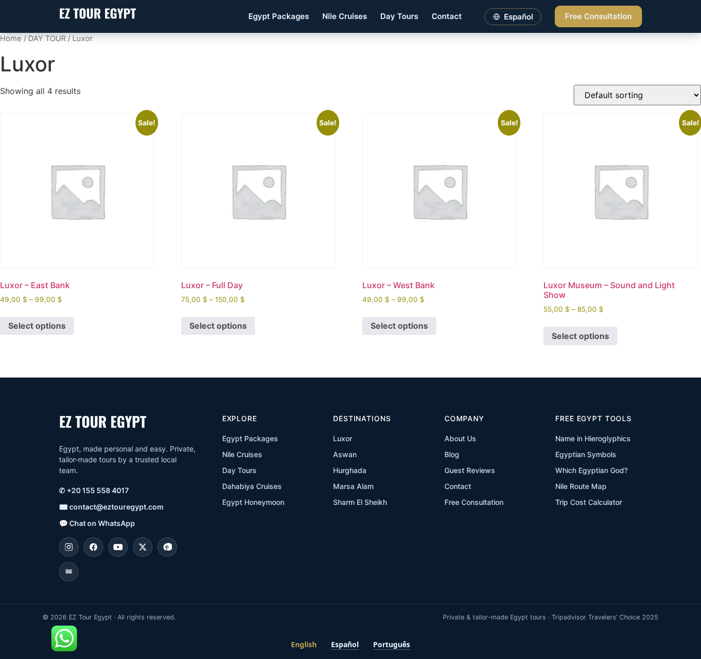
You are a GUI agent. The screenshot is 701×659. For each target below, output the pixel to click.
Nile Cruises (344, 16)
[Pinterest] (167, 547)
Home (11, 38)
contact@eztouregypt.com (111, 506)
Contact (447, 16)
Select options (37, 326)
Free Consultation (598, 16)
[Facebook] (93, 547)
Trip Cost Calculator (588, 502)
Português (391, 644)
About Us (460, 438)
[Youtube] (118, 547)
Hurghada (349, 470)
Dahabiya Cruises (252, 486)
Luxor (342, 438)
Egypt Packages (278, 16)
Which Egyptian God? (591, 470)
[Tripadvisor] (69, 571)
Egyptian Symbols (585, 454)
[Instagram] (69, 547)
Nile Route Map (581, 486)
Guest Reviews (469, 470)
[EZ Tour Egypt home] (97, 16)
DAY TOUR (47, 38)
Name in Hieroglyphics (593, 438)
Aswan (345, 454)
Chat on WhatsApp (97, 523)
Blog (451, 454)
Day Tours (399, 16)
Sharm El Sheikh (360, 502)
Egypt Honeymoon (253, 502)
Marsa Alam (353, 486)
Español (345, 644)
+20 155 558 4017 (94, 490)
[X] (142, 547)
